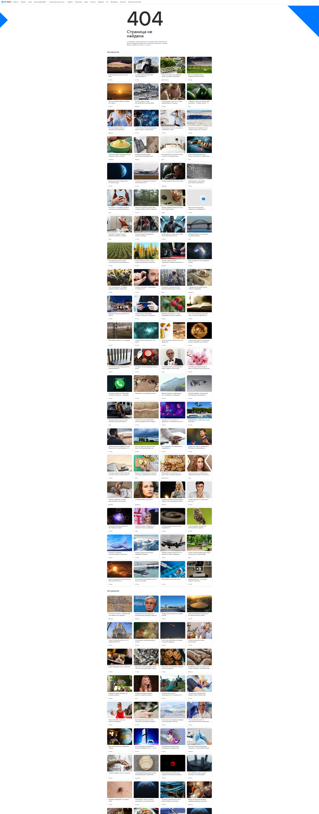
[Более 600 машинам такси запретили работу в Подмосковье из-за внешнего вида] (199, 148)
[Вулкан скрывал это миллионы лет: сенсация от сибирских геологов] (172, 387)
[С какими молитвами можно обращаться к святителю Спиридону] (119, 653)
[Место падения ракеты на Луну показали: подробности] (172, 600)
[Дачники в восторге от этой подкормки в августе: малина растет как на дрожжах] (172, 308)
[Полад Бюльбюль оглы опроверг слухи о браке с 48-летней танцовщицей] (172, 361)
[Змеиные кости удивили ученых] (146, 387)
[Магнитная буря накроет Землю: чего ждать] (119, 95)
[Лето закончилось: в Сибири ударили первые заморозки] (119, 281)
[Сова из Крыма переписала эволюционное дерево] (199, 520)
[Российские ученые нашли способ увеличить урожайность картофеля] (119, 255)
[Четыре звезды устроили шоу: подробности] (172, 520)
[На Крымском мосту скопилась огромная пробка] (199, 228)
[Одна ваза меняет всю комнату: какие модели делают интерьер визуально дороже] (146, 626)
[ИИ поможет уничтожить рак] (172, 573)
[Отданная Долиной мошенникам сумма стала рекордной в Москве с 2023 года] (172, 493)
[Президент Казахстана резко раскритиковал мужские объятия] (146, 767)
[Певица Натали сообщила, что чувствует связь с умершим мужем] (146, 520)
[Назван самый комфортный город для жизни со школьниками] (199, 547)
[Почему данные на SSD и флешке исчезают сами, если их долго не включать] (119, 467)
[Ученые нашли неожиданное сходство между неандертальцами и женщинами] (146, 228)
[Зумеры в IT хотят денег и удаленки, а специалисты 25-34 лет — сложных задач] (172, 414)
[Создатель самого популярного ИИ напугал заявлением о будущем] (199, 440)
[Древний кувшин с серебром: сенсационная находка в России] (146, 706)
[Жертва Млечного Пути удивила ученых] (199, 255)
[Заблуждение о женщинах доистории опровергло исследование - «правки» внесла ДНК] (199, 175)
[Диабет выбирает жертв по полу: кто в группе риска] (172, 201)
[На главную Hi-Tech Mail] (7, 2)
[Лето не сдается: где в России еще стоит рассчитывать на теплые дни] (146, 440)
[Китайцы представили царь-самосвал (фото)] (146, 69)
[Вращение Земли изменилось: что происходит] (119, 175)
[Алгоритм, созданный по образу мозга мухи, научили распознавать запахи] (146, 732)
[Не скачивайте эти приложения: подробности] (172, 440)
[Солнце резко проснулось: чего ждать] (146, 334)
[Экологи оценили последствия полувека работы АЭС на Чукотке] (146, 201)
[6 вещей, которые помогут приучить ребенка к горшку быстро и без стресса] (119, 228)
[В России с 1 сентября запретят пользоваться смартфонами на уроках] (119, 201)
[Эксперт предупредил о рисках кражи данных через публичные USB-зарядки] (199, 626)
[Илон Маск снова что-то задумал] (119, 334)
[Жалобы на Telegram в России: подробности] (199, 732)
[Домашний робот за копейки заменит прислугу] (199, 573)
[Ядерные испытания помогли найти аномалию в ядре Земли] (172, 679)
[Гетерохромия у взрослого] (146, 493)
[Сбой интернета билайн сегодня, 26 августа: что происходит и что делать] (119, 440)
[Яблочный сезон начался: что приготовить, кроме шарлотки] (172, 467)
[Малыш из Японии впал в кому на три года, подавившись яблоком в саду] (146, 467)
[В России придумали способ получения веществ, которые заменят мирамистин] (119, 706)
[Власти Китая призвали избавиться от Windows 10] (199, 201)
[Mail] (2, 2)
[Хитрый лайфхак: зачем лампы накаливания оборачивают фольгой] (199, 387)
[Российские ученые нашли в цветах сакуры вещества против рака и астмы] (199, 361)
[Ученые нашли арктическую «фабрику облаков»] (146, 547)
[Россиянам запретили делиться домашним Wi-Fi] (119, 361)
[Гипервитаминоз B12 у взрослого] (172, 175)
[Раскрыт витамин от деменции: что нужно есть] (146, 281)
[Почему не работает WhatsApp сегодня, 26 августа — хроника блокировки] (119, 387)
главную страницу (144, 45)
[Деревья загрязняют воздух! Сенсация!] (119, 626)
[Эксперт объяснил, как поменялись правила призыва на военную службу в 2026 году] (172, 255)
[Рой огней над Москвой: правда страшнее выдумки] (172, 793)
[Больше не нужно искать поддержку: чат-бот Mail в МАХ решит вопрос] (172, 732)
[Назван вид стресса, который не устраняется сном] (172, 122)
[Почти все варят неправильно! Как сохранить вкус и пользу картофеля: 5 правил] (119, 148)
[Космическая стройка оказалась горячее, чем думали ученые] (172, 653)
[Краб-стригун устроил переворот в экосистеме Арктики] (119, 600)
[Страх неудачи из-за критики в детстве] (199, 493)
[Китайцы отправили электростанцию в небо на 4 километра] (119, 547)
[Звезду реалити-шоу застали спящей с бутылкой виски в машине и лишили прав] (119, 414)
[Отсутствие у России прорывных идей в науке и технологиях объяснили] (146, 122)
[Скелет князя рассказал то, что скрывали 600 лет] (119, 793)
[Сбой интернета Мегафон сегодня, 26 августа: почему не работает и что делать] (146, 308)
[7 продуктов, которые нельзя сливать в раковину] (199, 281)
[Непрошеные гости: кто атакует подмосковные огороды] (172, 95)
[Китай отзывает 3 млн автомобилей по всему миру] (146, 95)
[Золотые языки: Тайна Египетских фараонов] (172, 334)
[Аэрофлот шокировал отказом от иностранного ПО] (146, 175)
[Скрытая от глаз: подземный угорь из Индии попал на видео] (146, 414)
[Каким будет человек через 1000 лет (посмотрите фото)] (172, 228)
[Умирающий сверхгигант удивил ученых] (172, 767)
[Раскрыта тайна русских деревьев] (119, 732)
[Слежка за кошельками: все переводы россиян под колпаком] (146, 679)
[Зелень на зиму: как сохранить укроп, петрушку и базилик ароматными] (172, 69)
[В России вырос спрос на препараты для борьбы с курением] (119, 122)
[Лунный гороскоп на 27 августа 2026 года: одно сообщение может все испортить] (146, 600)
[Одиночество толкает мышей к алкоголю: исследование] (146, 653)
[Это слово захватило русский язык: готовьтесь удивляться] (199, 308)
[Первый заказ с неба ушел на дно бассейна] (199, 414)
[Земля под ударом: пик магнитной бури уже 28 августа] (119, 573)
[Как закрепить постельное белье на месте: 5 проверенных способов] (172, 148)
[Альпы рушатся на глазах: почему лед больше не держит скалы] (172, 706)
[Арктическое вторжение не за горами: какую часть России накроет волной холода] (199, 122)
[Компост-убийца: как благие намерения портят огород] (119, 679)
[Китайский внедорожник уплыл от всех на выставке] (146, 573)
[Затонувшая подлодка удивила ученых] (146, 793)
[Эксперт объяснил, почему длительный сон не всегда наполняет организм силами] (119, 493)
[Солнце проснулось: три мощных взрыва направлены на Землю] (199, 334)
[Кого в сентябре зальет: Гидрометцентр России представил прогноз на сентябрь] (199, 69)
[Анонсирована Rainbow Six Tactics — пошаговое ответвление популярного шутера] (172, 626)
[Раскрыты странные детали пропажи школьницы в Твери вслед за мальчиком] (172, 281)
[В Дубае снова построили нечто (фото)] (119, 308)
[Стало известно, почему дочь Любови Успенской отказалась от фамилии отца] (199, 467)
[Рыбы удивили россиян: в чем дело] (119, 69)
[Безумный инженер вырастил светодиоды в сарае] (119, 520)
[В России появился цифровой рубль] (199, 706)
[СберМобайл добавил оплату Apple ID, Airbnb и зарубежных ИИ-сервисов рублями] (199, 600)
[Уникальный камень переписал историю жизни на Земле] (199, 767)
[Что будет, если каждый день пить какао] (146, 361)
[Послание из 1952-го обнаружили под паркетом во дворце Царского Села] (119, 767)
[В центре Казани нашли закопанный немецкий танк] (146, 148)
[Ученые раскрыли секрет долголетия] (199, 793)
